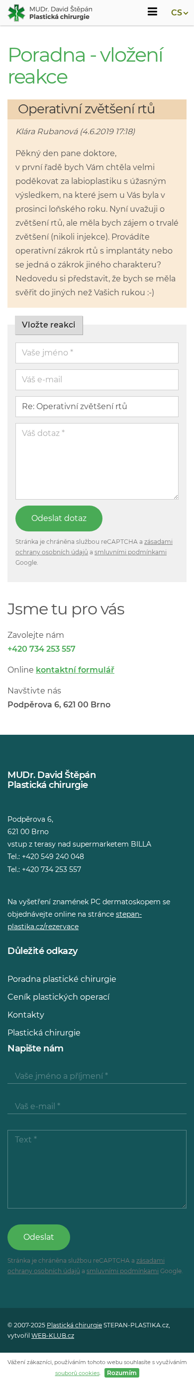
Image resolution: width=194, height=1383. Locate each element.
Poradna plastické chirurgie (61, 979)
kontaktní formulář (75, 670)
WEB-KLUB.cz (52, 1335)
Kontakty (25, 1015)
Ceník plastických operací (58, 997)
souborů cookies (77, 1373)
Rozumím (122, 1373)
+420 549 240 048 (53, 856)
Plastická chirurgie (44, 1032)
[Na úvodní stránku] (49, 13)
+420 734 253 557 (41, 649)
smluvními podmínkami (131, 552)
